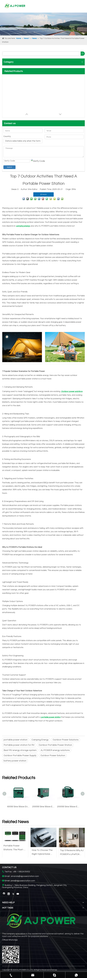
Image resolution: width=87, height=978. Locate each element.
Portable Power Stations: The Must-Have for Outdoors (13, 848)
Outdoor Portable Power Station (55, 745)
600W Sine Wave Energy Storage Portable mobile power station (18, 806)
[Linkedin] (8, 894)
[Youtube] (18, 894)
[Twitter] (13, 894)
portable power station (15, 740)
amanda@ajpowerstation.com (25, 876)
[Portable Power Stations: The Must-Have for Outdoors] (15, 835)
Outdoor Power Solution (52, 755)
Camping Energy (40, 740)
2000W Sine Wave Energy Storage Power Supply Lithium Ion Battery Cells (43, 806)
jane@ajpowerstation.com (23, 881)
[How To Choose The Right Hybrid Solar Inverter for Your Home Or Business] (43, 837)
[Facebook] (4, 894)
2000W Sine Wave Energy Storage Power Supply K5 (68, 806)
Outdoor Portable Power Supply (20, 755)
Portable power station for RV (19, 745)
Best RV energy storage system (20, 750)
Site (74, 189)
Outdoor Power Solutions (66, 740)
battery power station (15, 761)
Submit (9, 167)
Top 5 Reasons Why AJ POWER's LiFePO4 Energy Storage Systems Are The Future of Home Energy (72, 852)
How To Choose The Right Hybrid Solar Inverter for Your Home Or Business (43, 852)
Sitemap (53, 970)
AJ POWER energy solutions (55, 750)
